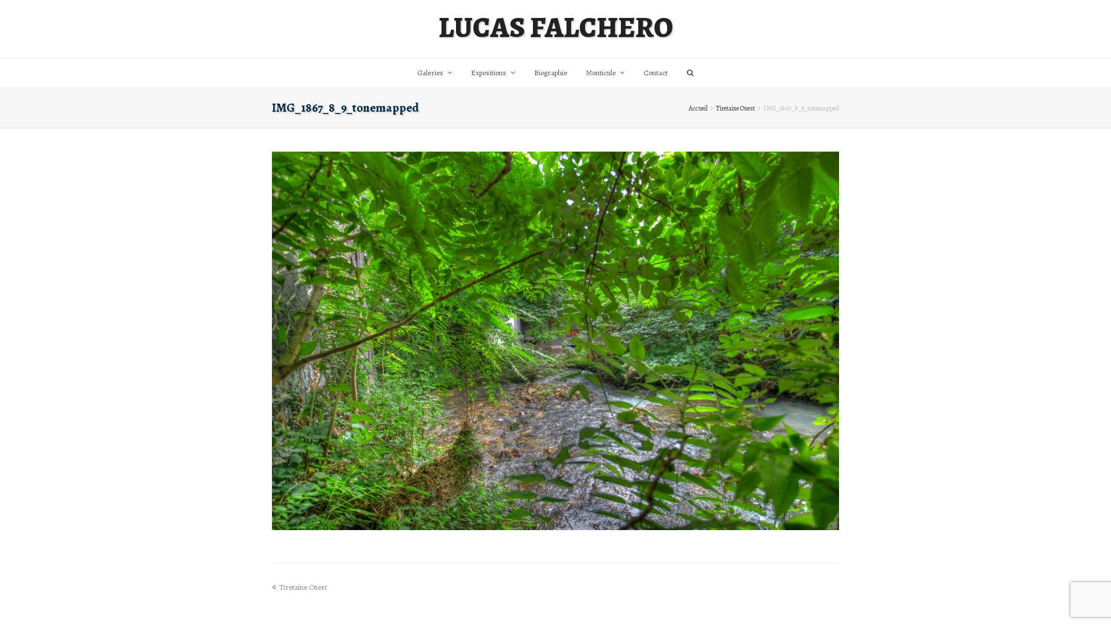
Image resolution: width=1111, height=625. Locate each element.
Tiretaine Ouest (735, 108)
